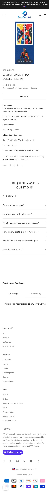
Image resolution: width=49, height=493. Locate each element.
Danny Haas (8, 70)
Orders (5, 399)
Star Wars (7, 359)
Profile (5, 394)
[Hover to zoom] (24, 42)
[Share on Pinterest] (17, 165)
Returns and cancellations (13, 403)
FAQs (5, 407)
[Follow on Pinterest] (24, 461)
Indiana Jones (8, 381)
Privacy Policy (8, 412)
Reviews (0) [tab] (13, 293)
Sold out (24, 96)
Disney (5, 368)
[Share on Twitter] (14, 165)
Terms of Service (9, 421)
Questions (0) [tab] (35, 293)
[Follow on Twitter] (10, 461)
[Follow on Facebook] (4, 461)
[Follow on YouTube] (31, 461)
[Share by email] (21, 165)
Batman (6, 377)
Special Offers (8, 346)
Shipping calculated (20, 88)
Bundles (6, 337)
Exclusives (7, 342)
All (4, 333)
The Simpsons (8, 372)
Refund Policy (8, 416)
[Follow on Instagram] (17, 461)
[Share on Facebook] (10, 165)
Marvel (5, 364)
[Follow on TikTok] (38, 461)
